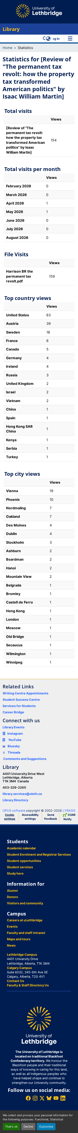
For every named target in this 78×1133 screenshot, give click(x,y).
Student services (20, 867)
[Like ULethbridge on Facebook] (28, 1098)
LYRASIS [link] (69, 810)
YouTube (14, 740)
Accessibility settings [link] (30, 816)
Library (11, 29)
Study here (15, 873)
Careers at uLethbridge (24, 920)
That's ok (11, 1126)
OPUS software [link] (14, 810)
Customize (46, 1126)
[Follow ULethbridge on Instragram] (35, 1098)
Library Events (13, 727)
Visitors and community (25, 903)
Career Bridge (13, 712)
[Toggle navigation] (70, 38)
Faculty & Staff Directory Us (28, 985)
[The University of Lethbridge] (39, 1025)
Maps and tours (18, 939)
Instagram (15, 733)
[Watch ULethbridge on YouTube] (55, 1098)
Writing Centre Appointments (25, 693)
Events (12, 926)
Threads (13, 752)
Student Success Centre (21, 699)
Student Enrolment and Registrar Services (39, 854)
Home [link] (7, 47)
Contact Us (15, 981)
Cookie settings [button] (9, 816)
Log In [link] (55, 38)
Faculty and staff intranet (26, 933)
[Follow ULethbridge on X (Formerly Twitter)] (42, 1098)
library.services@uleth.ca (22, 794)
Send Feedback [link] (50, 816)
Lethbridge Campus (22, 954)
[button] (45, 38)
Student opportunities (24, 861)
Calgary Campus (19, 968)
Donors (12, 897)
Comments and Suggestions (24, 759)
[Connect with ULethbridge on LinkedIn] (62, 1098)
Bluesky (13, 746)
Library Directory (15, 800)
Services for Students (19, 706)
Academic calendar (21, 848)
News (11, 945)
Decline (28, 1126)
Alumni (12, 890)
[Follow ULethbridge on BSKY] (49, 1098)
